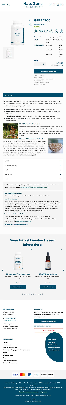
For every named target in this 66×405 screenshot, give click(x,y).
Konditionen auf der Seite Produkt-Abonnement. (34, 187)
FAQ (6, 179)
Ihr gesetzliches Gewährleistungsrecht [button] (16, 224)
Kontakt (5, 342)
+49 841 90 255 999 (10, 320)
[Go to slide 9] (40, 294)
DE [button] (61, 5)
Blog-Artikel (8, 174)
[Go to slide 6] (33, 294)
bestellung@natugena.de (10, 326)
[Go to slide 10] (42, 294)
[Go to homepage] (33, 5)
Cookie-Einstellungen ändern (42, 395)
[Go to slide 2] (24, 294)
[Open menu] (3, 4)
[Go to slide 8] (38, 294)
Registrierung (52, 345)
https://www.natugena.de (23, 221)
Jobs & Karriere (8, 355)
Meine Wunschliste (53, 350)
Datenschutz (18, 395)
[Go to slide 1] (22, 294)
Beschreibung (9, 95)
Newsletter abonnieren (48, 321)
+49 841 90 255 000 (10, 318)
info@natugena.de (8, 324)
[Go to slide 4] (29, 294)
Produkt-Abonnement (9, 363)
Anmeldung (51, 342)
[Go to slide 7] (35, 294)
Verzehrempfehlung (10, 165)
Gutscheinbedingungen (10, 360)
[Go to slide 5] (31, 294)
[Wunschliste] (54, 4)
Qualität (7, 161)
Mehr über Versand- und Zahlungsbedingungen (33, 392)
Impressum (26, 395)
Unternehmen (7, 345)
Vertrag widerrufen (48, 330)
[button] (8, 4)
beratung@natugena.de (10, 328)
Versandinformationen (10, 347)
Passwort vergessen (54, 347)
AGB (32, 395)
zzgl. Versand (60, 65)
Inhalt (6, 170)
